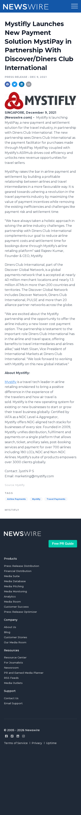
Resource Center (15, 657)
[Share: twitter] (14, 84)
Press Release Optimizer (20, 611)
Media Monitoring (15, 591)
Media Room (12, 601)
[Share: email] (29, 84)
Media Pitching (14, 586)
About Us (10, 627)
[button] (74, 6)
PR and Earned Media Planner (23, 672)
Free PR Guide (63, 543)
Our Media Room (15, 642)
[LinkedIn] (18, 736)
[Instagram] (23, 736)
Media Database (15, 581)
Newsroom (11, 667)
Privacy (37, 743)
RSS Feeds (11, 677)
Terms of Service (16, 743)
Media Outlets (13, 682)
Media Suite (12, 576)
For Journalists (13, 662)
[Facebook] (6, 736)
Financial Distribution (17, 571)
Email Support (13, 703)
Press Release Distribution (21, 565)
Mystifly (11, 382)
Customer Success (16, 606)
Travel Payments (56, 499)
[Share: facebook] (7, 84)
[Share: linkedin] (22, 84)
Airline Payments (16, 499)
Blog (7, 632)
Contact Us (11, 698)
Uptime (51, 743)
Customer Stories (15, 637)
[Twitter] (12, 736)
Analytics (10, 596)
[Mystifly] (40, 108)
